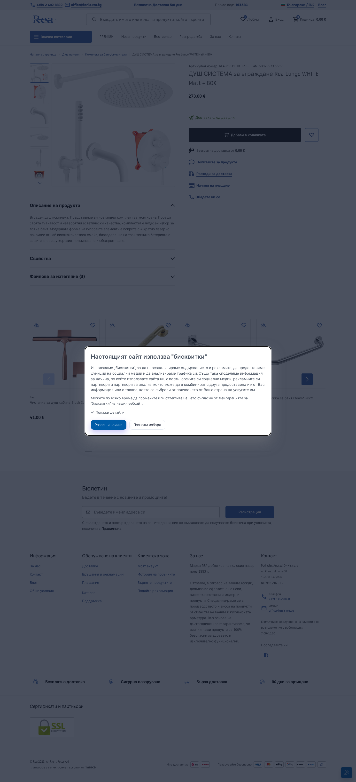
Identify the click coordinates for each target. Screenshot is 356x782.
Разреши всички (109, 424)
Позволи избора (147, 424)
